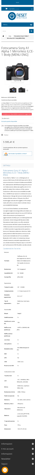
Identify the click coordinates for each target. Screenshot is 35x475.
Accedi (17, 2)
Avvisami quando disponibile (9, 121)
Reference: (4, 97)
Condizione (4, 100)
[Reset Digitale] (17, 16)
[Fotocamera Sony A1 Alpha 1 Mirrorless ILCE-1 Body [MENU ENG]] (13, 90)
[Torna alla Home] (3, 36)
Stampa (6, 135)
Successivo (27, 90)
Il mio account (7, 448)
